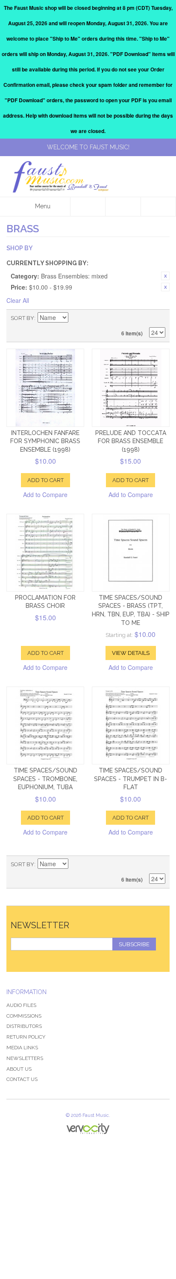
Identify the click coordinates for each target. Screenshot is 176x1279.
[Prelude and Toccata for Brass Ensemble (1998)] (131, 387)
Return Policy (25, 1037)
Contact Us (22, 1079)
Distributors (24, 1026)
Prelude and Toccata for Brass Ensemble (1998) (130, 441)
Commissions (23, 1016)
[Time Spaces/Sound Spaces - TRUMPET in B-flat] (131, 725)
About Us (19, 1069)
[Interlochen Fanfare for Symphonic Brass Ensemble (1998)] (45, 387)
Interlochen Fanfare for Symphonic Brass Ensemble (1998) (45, 441)
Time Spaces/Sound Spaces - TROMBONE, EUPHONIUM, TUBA (45, 778)
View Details (131, 653)
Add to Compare (45, 494)
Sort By (22, 318)
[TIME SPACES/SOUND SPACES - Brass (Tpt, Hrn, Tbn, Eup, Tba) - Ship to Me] (131, 553)
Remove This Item (165, 276)
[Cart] (158, 206)
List (159, 318)
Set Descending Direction (76, 318)
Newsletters (24, 1058)
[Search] (88, 206)
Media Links (22, 1048)
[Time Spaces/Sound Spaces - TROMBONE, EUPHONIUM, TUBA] (45, 725)
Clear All (17, 300)
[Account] (123, 206)
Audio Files (21, 1005)
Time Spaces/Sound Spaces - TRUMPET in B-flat (130, 778)
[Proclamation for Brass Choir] (45, 553)
